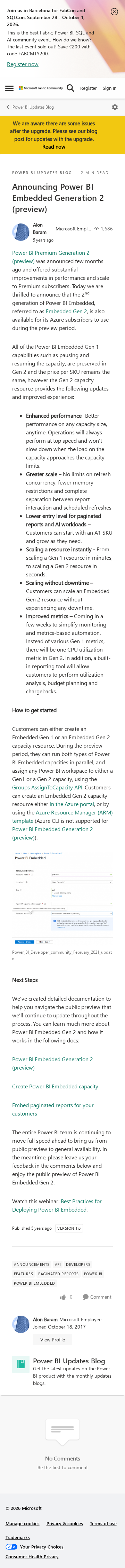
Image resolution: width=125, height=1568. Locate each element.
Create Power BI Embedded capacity (55, 1086)
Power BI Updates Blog (33, 107)
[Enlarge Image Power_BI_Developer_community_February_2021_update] (62, 899)
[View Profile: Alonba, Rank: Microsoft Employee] (21, 232)
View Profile (52, 1339)
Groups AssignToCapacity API (47, 787)
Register (88, 88)
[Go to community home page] (41, 88)
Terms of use (103, 1523)
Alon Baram (40, 228)
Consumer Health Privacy (32, 1556)
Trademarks (18, 1537)
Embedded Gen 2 (66, 311)
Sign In (109, 88)
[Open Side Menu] (9, 88)
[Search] (70, 88)
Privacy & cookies (65, 1523)
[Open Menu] (115, 107)
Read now (53, 146)
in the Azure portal (72, 803)
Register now (23, 64)
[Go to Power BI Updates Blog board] (21, 1364)
